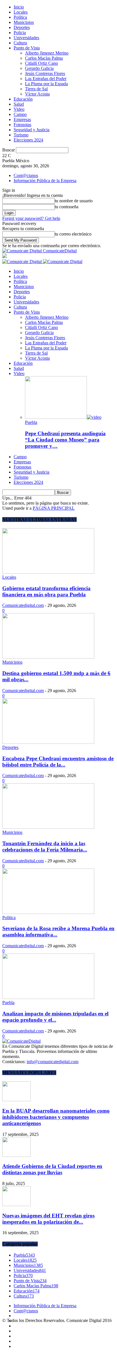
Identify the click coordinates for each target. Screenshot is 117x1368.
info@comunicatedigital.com (52, 1061)
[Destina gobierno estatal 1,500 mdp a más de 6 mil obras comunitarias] (48, 657)
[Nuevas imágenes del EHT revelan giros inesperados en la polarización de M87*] (16, 1204)
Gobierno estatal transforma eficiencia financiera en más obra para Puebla (46, 591)
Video (19, 109)
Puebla (31, 422)
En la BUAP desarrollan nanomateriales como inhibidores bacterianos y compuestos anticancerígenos (56, 1117)
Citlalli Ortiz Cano (41, 63)
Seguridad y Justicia (31, 129)
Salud (19, 104)
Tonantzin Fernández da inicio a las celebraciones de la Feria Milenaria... (44, 846)
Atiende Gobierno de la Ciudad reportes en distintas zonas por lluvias (52, 1169)
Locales (21, 12)
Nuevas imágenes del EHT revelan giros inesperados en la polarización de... (48, 1219)
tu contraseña (66, 206)
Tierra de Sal (36, 88)
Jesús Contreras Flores (45, 73)
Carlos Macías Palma (44, 58)
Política (20, 17)
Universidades (26, 37)
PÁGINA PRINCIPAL (54, 508)
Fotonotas (22, 124)
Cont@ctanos (26, 175)
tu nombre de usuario (74, 200)
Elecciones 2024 (28, 140)
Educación (23, 99)
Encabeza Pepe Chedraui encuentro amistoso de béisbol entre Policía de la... (58, 761)
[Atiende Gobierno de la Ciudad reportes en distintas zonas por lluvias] (16, 1155)
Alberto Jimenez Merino (46, 53)
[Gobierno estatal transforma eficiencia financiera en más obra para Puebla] (48, 572)
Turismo (21, 134)
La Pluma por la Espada (46, 83)
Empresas (22, 119)
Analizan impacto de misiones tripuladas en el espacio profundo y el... (55, 1017)
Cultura (20, 42)
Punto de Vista (27, 47)
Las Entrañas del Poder (45, 78)
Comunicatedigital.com (23, 605)
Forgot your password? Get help (31, 218)
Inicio (19, 7)
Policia (20, 32)
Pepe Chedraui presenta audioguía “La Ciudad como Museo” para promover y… (65, 439)
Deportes (22, 27)
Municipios (24, 22)
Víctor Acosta (37, 93)
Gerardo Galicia (39, 68)
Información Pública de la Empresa (45, 180)
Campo (20, 114)
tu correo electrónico (73, 234)
